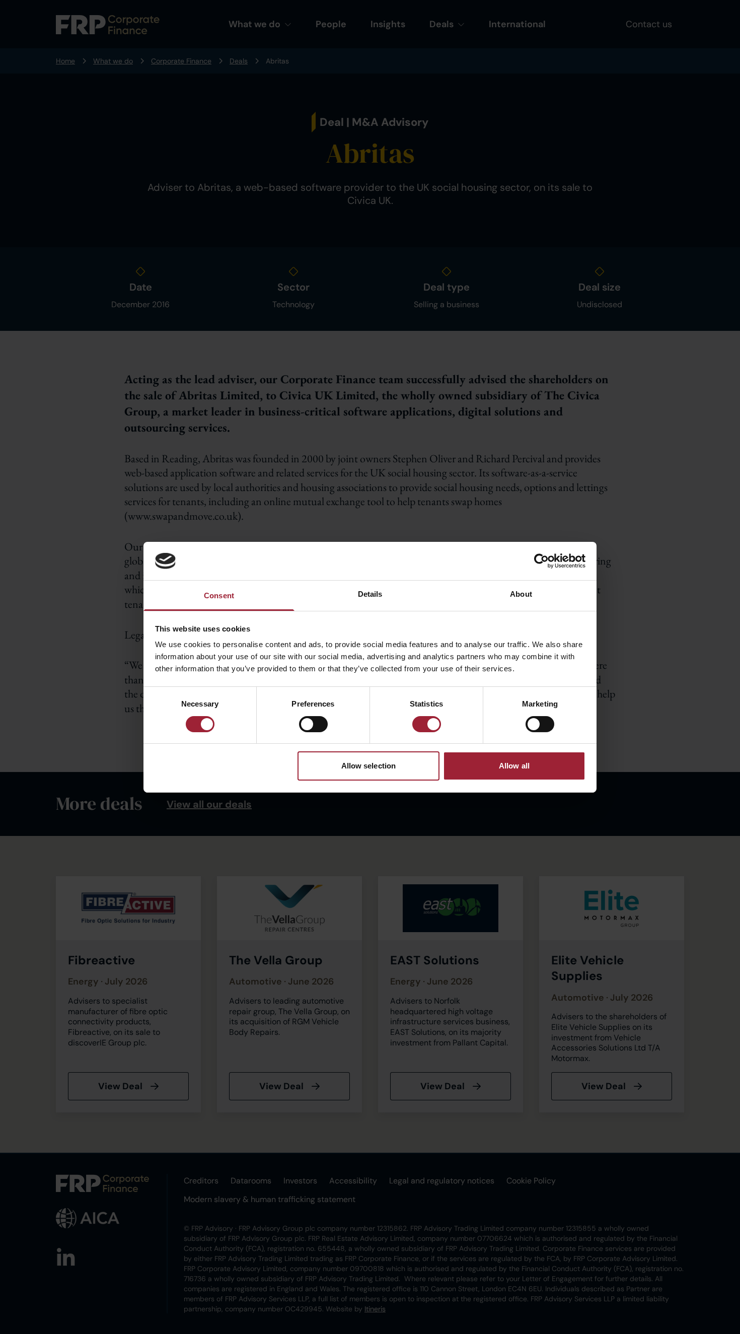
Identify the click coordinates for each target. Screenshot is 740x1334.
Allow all (514, 765)
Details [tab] (370, 594)
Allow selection (368, 765)
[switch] (313, 724)
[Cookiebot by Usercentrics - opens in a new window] (541, 561)
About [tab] (521, 594)
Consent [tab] (219, 595)
